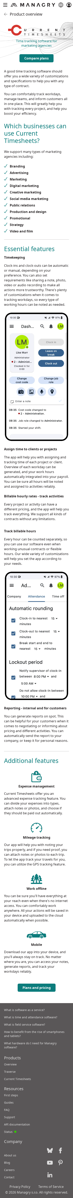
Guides (9, 1102)
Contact (9, 1177)
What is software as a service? (24, 1010)
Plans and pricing (37, 987)
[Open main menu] (5, 4)
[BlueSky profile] (49, 1150)
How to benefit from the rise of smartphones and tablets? (34, 1034)
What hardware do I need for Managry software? (30, 1045)
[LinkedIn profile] (49, 1175)
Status (10, 1131)
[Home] (33, 5)
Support (9, 1117)
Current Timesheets (17, 1079)
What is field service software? (24, 1024)
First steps (11, 1095)
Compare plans (36, 58)
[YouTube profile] (49, 1162)
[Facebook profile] (60, 1150)
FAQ (7, 1110)
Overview (10, 1064)
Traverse (10, 1072)
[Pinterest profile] (60, 1162)
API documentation (17, 1124)
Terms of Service (51, 1186)
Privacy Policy (20, 1186)
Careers (9, 1170)
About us (10, 1155)
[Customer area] (69, 5)
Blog (7, 1163)
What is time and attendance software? (30, 1017)
